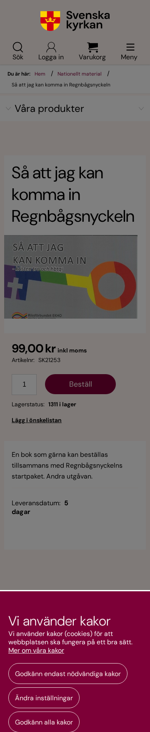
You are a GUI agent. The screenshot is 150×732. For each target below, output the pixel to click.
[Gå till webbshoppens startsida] (75, 21)
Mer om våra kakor (36, 650)
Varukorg (92, 56)
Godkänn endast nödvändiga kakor (68, 673)
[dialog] (75, 661)
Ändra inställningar (44, 698)
